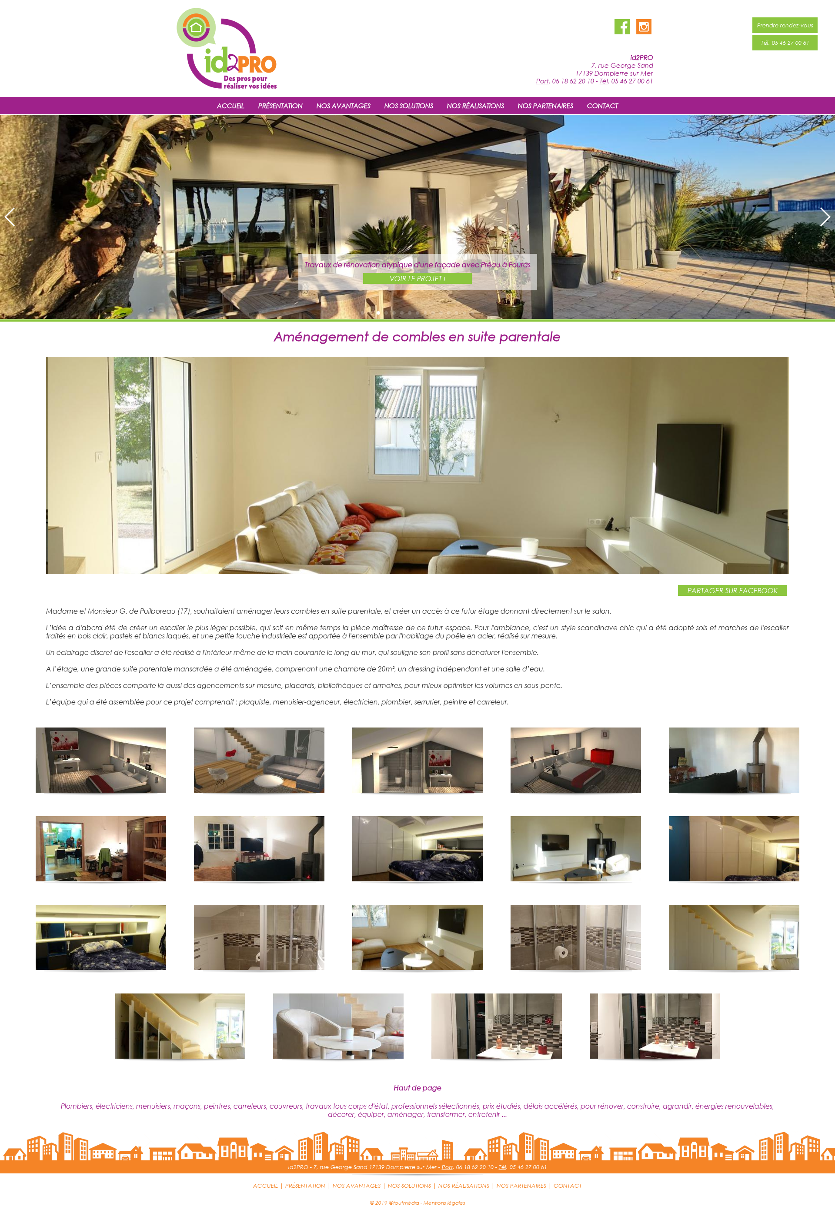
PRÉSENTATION (280, 106)
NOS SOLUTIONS (408, 106)
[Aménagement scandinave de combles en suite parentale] (417, 571)
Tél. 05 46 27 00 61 (785, 42)
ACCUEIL (230, 106)
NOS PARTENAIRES (545, 106)
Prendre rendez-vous (785, 25)
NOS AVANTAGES (344, 106)
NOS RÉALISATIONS (475, 106)
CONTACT (602, 106)
